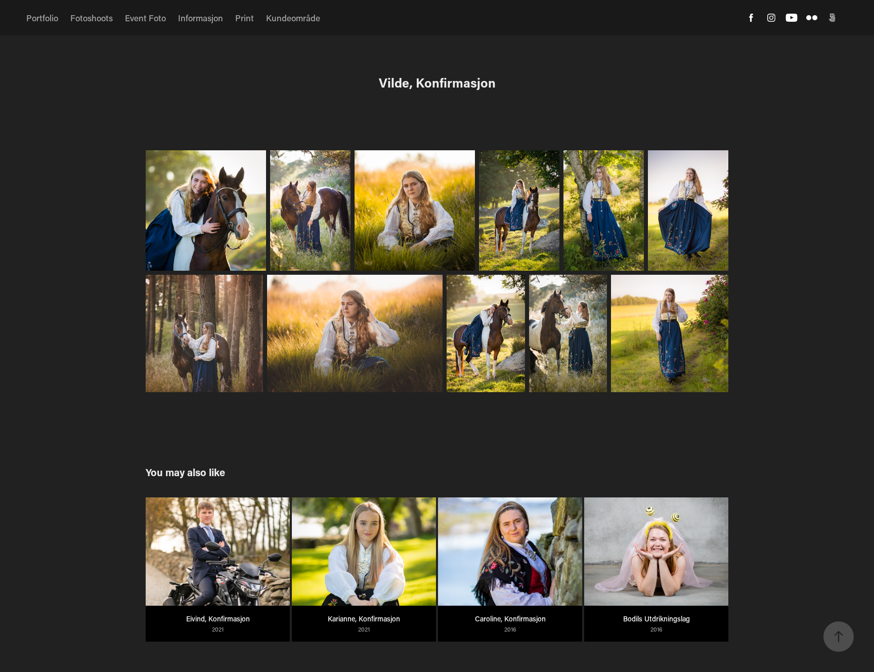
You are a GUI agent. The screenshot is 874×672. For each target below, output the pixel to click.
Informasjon (200, 17)
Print (244, 17)
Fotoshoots (91, 17)
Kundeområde (293, 17)
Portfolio (42, 17)
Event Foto (145, 17)
